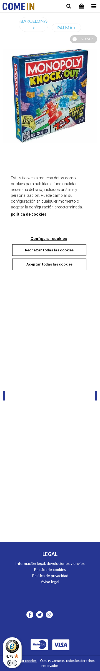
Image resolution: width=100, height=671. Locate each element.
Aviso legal (50, 581)
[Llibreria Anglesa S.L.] (18, 7)
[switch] (12, 663)
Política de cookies (50, 569)
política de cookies (28, 214)
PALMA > (66, 27)
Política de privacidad (50, 575)
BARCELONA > (33, 24)
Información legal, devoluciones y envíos (50, 563)
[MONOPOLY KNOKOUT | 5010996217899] (50, 96)
